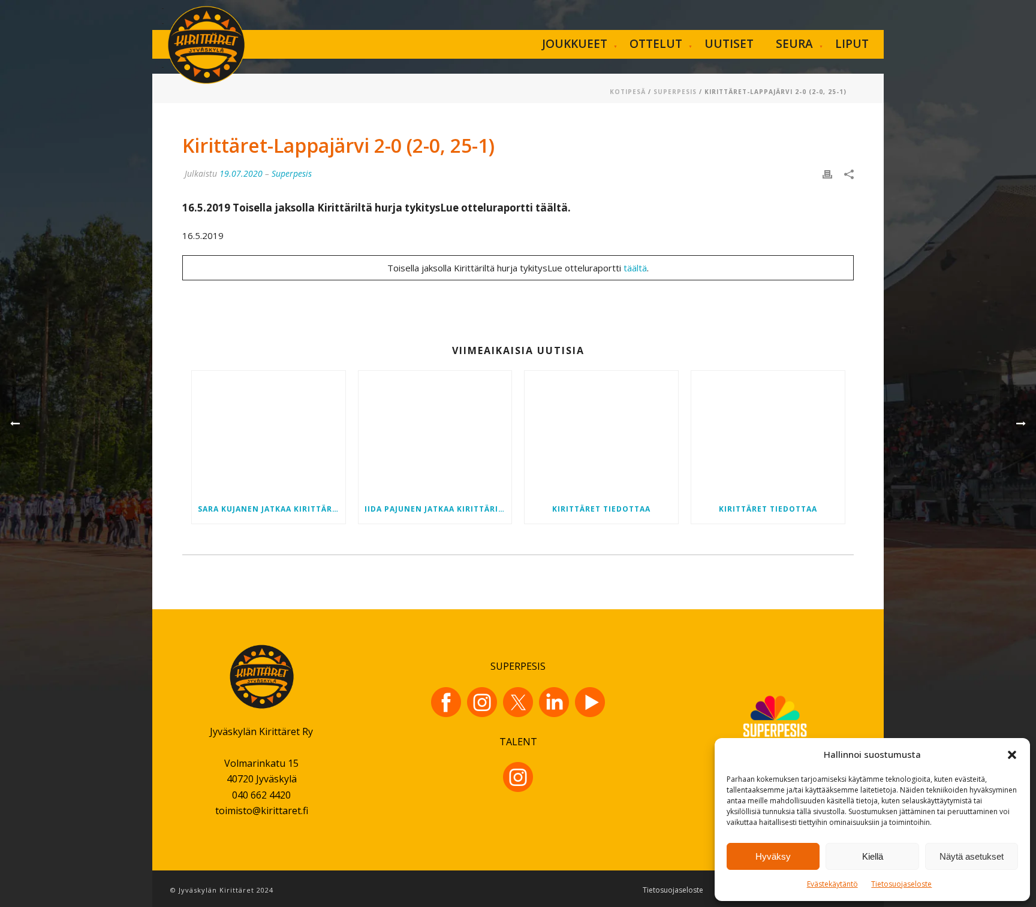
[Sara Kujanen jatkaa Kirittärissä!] (268, 432)
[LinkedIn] (554, 702)
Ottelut (656, 44)
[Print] (827, 173)
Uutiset (729, 44)
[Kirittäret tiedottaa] (601, 432)
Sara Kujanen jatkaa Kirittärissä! (271, 509)
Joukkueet (574, 44)
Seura (794, 44)
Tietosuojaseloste (901, 884)
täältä (635, 268)
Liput (852, 44)
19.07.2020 (241, 173)
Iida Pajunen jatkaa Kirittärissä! (438, 509)
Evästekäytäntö (832, 884)
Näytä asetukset (971, 856)
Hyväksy (773, 856)
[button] (1012, 755)
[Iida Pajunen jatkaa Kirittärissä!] (435, 432)
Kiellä (872, 856)
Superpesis (675, 91)
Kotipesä (628, 91)
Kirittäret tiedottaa (601, 509)
